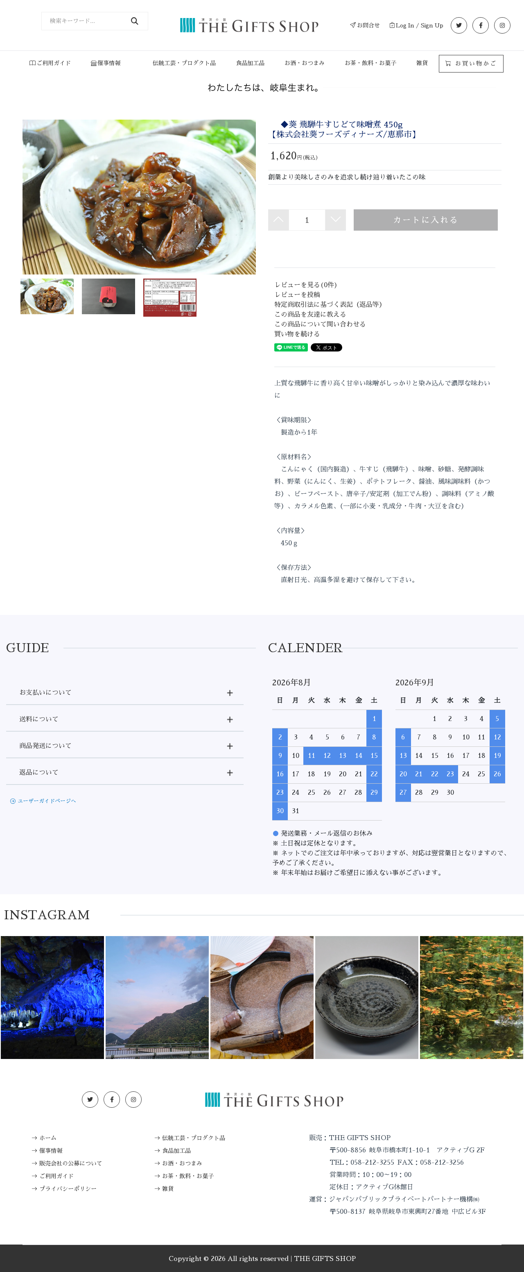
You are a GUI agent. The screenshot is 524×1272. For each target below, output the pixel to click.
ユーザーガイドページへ (47, 801)
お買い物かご (474, 63)
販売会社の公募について (70, 1163)
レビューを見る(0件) (306, 285)
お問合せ (368, 25)
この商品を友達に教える (310, 314)
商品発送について (45, 746)
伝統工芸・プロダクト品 (184, 63)
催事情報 (108, 63)
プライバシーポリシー (68, 1189)
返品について (39, 772)
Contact (483, 1099)
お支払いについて (45, 692)
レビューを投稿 (297, 295)
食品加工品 (250, 63)
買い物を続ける (297, 334)
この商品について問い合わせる (320, 324)
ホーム (47, 1138)
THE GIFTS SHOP (325, 1259)
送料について (39, 719)
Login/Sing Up (434, 1099)
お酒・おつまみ (305, 63)
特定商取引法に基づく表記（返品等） (330, 305)
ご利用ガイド (53, 63)
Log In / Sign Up (419, 25)
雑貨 (422, 63)
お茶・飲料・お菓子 (370, 63)
